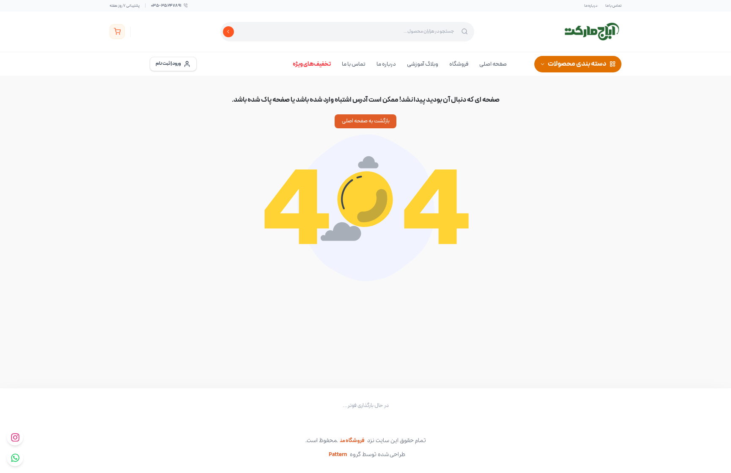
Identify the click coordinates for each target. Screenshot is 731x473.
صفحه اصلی (493, 64)
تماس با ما (613, 5)
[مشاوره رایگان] (15, 458)
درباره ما (590, 5)
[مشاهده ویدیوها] (15, 437)
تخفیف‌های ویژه (312, 64)
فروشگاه (458, 64)
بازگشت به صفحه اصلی (366, 121)
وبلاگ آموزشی (422, 64)
